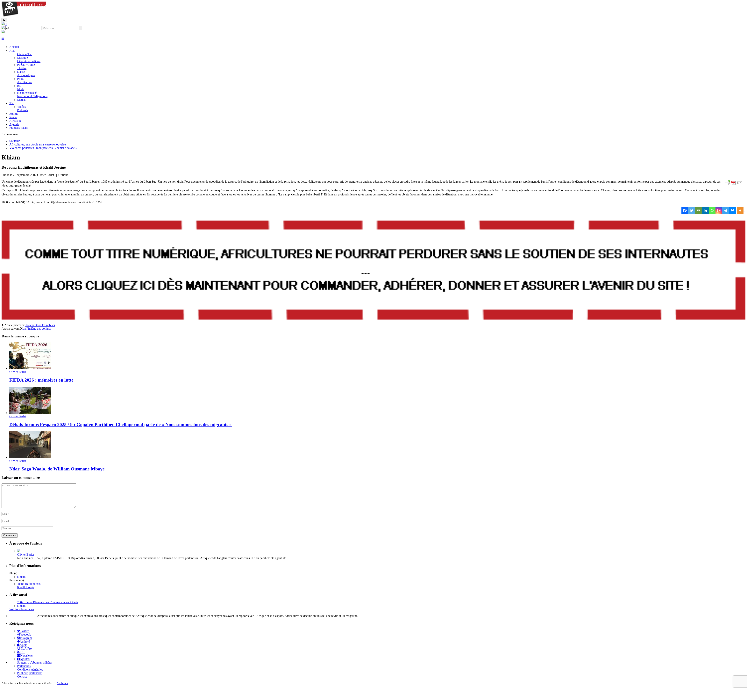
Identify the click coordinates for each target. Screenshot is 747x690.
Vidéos (21, 106)
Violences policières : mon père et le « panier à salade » (43, 148)
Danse (21, 71)
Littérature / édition (28, 61)
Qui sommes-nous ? (22, 615)
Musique (22, 57)
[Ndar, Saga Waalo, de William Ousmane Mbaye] (30, 457)
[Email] (698, 210)
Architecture (24, 82)
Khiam (21, 576)
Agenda (14, 124)
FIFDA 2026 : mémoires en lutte (41, 380)
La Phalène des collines (36, 328)
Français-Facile (18, 127)
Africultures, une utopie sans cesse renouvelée (37, 144)
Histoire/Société (27, 92)
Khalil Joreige (25, 587)
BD (19, 85)
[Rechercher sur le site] (4, 20)
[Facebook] (684, 210)
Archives (62, 683)
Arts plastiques (26, 75)
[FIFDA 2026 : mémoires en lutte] (30, 368)
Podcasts (22, 110)
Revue (13, 117)
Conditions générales (30, 669)
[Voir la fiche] (18, 551)
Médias (21, 99)
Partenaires (24, 666)
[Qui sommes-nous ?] (3, 32)
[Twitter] (691, 210)
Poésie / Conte (26, 64)
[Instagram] (718, 210)
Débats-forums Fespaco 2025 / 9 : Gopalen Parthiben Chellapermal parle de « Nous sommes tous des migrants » (120, 424)
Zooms (13, 113)
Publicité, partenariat (29, 673)
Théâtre (21, 68)
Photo (20, 78)
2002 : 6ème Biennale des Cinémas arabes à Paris (47, 602)
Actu (12, 50)
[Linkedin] (705, 210)
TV (11, 103)
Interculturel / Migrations (32, 96)
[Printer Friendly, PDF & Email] (734, 184)
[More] (740, 210)
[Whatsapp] (712, 210)
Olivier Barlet (17, 371)
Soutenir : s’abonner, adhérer (34, 662)
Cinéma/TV (24, 54)
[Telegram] (725, 210)
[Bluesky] (732, 210)
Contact (22, 676)
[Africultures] (24, 16)
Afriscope (15, 120)
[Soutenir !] (373, 270)
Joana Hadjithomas (28, 583)
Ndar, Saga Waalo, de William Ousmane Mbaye (57, 468)
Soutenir (14, 141)
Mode (20, 89)
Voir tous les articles (21, 609)
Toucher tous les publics (40, 325)
